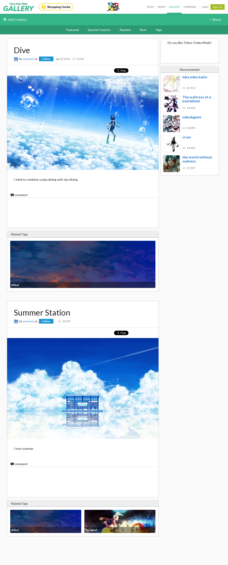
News (161, 6)
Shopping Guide (58, 7)
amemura (29, 59)
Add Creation (17, 19)
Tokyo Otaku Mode (113, 7)
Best (143, 30)
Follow (46, 58)
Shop (150, 6)
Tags (158, 30)
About (216, 19)
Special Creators (99, 30)
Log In (205, 6)
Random (125, 30)
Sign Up (217, 7)
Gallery (174, 6)
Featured (72, 30)
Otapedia (189, 6)
